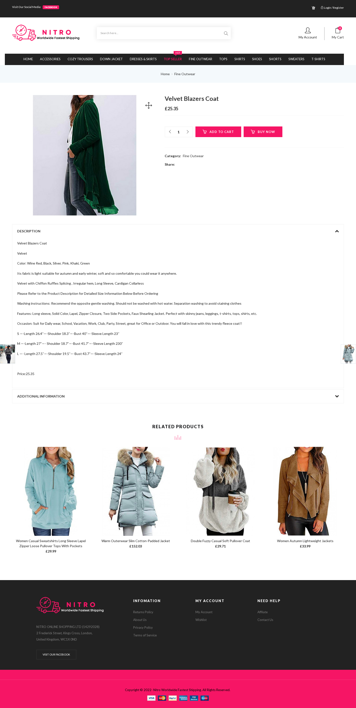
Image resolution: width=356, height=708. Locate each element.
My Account (203, 612)
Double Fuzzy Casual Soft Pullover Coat (220, 541)
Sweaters (296, 59)
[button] (338, 33)
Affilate (262, 612)
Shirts (239, 59)
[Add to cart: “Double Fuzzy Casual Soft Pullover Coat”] (220, 486)
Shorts (275, 59)
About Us (140, 620)
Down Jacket (111, 59)
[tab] (178, 231)
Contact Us (265, 620)
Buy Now (266, 132)
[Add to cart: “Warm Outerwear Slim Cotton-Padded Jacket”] (136, 486)
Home (28, 59)
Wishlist (201, 620)
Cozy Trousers (80, 59)
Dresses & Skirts (143, 59)
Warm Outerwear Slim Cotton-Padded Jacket (135, 541)
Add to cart (221, 132)
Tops (223, 59)
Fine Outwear (200, 59)
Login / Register (334, 7)
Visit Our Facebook (56, 654)
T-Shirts (318, 59)
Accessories (50, 59)
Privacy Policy (143, 627)
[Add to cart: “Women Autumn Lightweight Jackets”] (305, 486)
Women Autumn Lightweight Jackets (305, 541)
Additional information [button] (41, 396)
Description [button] (28, 231)
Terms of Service (145, 635)
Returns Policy (143, 612)
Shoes (257, 59)
